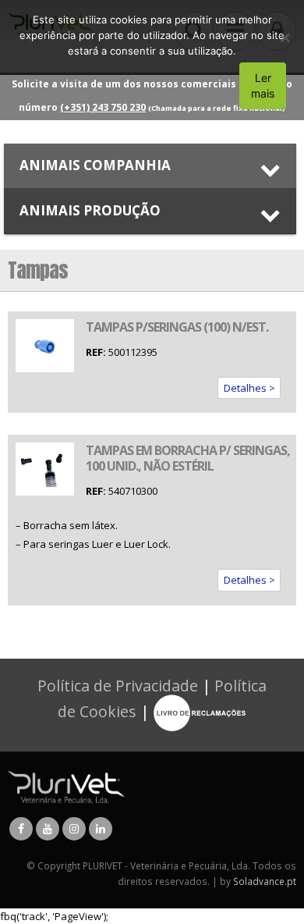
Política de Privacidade (117, 685)
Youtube (47, 828)
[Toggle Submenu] (150, 166)
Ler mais (262, 85)
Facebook (21, 828)
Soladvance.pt (264, 881)
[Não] (284, 37)
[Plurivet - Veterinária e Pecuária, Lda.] (66, 786)
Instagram (74, 828)
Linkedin (100, 828)
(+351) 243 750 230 (103, 107)
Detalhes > (249, 388)
